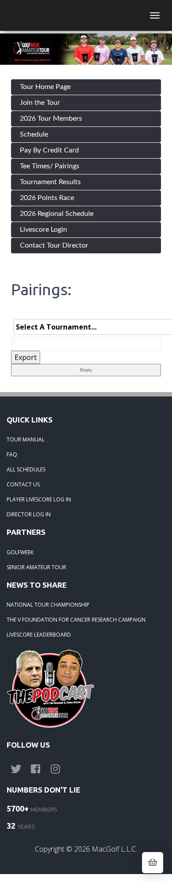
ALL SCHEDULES (26, 469)
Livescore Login (43, 229)
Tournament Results (50, 181)
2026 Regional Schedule (56, 213)
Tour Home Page (45, 86)
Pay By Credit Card (49, 150)
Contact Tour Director (54, 245)
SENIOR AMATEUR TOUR (36, 567)
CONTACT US (23, 484)
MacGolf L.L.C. (114, 849)
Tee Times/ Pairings (49, 166)
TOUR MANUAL (26, 439)
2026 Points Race (47, 197)
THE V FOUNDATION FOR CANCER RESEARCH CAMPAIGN (76, 619)
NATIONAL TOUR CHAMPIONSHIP (48, 604)
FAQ (12, 454)
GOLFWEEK (20, 552)
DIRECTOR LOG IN (29, 514)
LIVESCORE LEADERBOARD (39, 634)
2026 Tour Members (51, 118)
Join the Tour (40, 102)
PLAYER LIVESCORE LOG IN (39, 499)
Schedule (34, 134)
